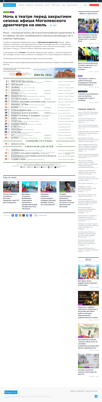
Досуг (11, 12)
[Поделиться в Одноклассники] (20, 215)
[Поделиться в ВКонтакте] (16, 215)
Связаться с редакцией (77, 391)
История (47, 5)
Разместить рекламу (91, 391)
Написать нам (43, 215)
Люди (63, 5)
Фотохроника (82, 32)
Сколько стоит (83, 60)
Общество (14, 191)
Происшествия (38, 5)
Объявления (29, 5)
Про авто (90, 60)
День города (7, 191)
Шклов (53, 191)
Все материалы (94, 5)
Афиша (43, 191)
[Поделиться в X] (23, 215)
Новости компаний (72, 5)
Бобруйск (21, 5)
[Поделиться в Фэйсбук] (13, 215)
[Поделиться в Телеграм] (27, 215)
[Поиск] (97, 1)
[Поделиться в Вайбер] (31, 215)
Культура (6, 12)
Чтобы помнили (55, 5)
